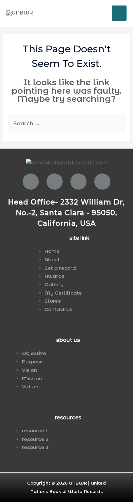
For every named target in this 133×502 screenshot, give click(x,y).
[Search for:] (66, 123)
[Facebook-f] (31, 181)
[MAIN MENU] (119, 13)
